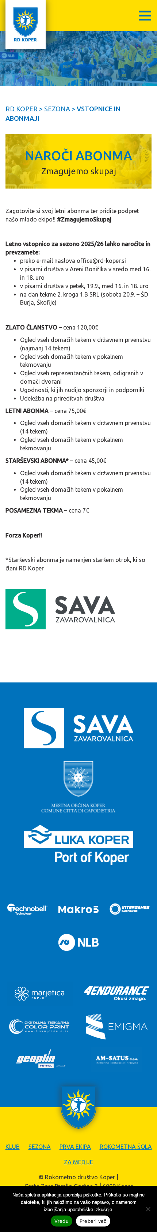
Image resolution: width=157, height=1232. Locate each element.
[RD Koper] (25, 24)
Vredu (61, 1221)
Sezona (39, 1146)
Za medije (78, 1162)
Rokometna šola (126, 1146)
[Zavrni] (148, 1209)
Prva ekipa (75, 1146)
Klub (12, 1146)
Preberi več (93, 1221)
